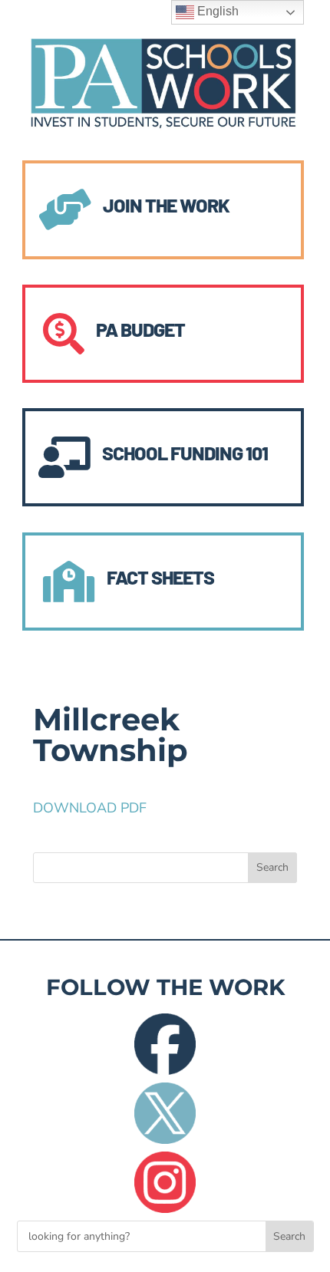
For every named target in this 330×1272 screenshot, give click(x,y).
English (216, 11)
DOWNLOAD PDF (90, 808)
